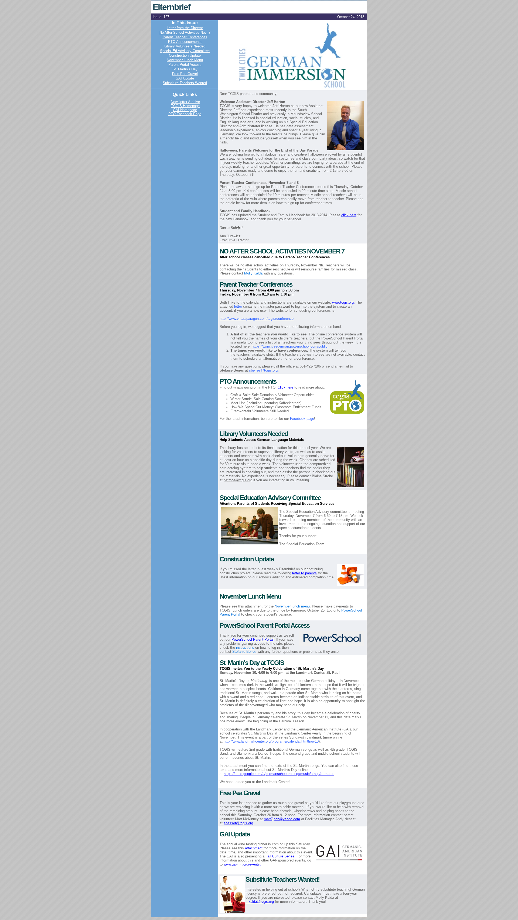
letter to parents (304, 573)
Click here (285, 387)
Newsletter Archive (185, 102)
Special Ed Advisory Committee (185, 51)
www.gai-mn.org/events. (242, 864)
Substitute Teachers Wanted (185, 83)
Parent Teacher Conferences (185, 37)
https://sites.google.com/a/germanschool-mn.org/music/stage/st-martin (279, 774)
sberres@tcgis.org (263, 370)
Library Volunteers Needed (184, 46)
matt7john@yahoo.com (282, 819)
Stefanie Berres (244, 652)
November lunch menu (292, 606)
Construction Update (185, 55)
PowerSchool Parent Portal (252, 639)
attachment (254, 848)
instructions (245, 648)
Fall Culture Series (279, 856)
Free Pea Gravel (185, 74)
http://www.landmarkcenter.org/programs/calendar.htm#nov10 (271, 741)
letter (238, 306)
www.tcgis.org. (343, 302)
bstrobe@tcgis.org (238, 480)
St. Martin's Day (184, 69)
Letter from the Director (185, 28)
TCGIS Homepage (185, 106)
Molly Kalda (253, 273)
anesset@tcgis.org (238, 823)
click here (348, 215)
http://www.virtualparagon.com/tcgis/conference (257, 319)
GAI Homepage (185, 110)
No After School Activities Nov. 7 (184, 32)
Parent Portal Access (185, 65)
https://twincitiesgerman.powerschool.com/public (290, 346)
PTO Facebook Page (184, 114)
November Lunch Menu (185, 60)
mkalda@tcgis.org (260, 902)
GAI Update (185, 78)
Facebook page (302, 419)
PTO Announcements (185, 42)
